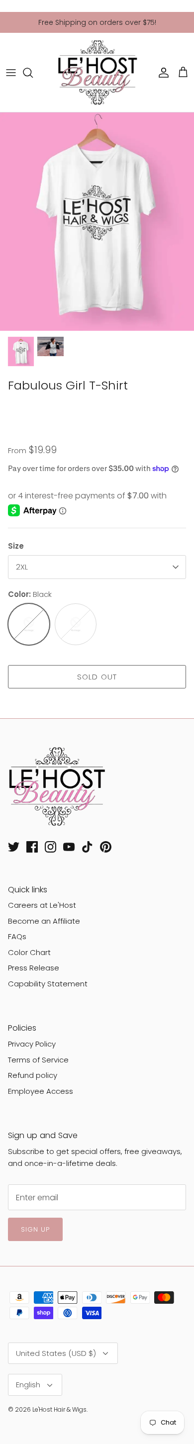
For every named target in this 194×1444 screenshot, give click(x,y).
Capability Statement (48, 983)
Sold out (97, 677)
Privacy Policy (32, 1044)
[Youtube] (69, 847)
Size (16, 546)
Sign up (35, 1229)
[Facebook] (32, 847)
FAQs (17, 936)
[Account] (161, 73)
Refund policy (32, 1075)
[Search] (33, 73)
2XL (22, 567)
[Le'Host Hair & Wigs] (97, 72)
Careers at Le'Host (42, 905)
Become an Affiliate (44, 921)
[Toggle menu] (11, 73)
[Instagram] (50, 847)
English (28, 1384)
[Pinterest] (105, 847)
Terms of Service (38, 1060)
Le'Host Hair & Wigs (59, 1409)
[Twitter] (13, 847)
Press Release (33, 968)
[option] (97, 221)
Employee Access (40, 1091)
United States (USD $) (56, 1353)
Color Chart (29, 952)
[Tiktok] (87, 847)
